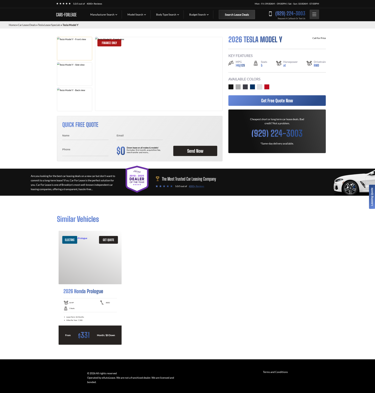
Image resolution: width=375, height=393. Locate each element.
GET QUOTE (108, 240)
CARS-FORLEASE (66, 14)
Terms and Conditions (275, 372)
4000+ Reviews (94, 3)
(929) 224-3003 (290, 13)
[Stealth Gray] (245, 86)
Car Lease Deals (27, 24)
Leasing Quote (371, 197)
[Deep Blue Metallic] (252, 86)
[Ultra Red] (266, 86)
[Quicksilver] (238, 86)
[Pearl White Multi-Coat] (259, 86)
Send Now (195, 151)
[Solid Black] (231, 86)
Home (12, 24)
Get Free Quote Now (277, 100)
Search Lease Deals (237, 14)
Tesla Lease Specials (49, 24)
